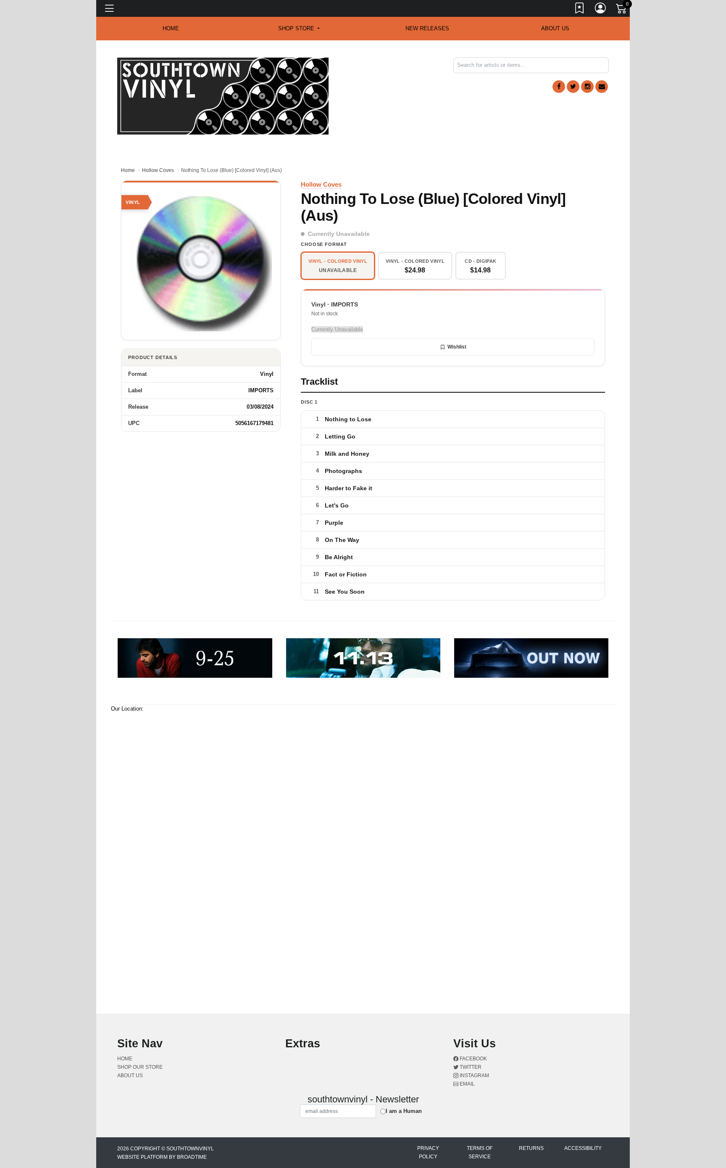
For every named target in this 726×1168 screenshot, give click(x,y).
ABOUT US (555, 28)
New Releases (427, 28)
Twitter (469, 1067)
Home (128, 170)
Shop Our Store (140, 1067)
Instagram (473, 1075)
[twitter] (573, 86)
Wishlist (456, 347)
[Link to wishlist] (580, 9)
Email (466, 1084)
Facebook (472, 1059)
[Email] (601, 86)
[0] (622, 10)
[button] (298, 28)
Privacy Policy (428, 1152)
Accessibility (583, 1148)
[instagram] (587, 86)
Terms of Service (479, 1152)
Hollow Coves (158, 170)
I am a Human (404, 1111)
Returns (531, 1148)
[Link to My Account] (601, 9)
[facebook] (559, 86)
